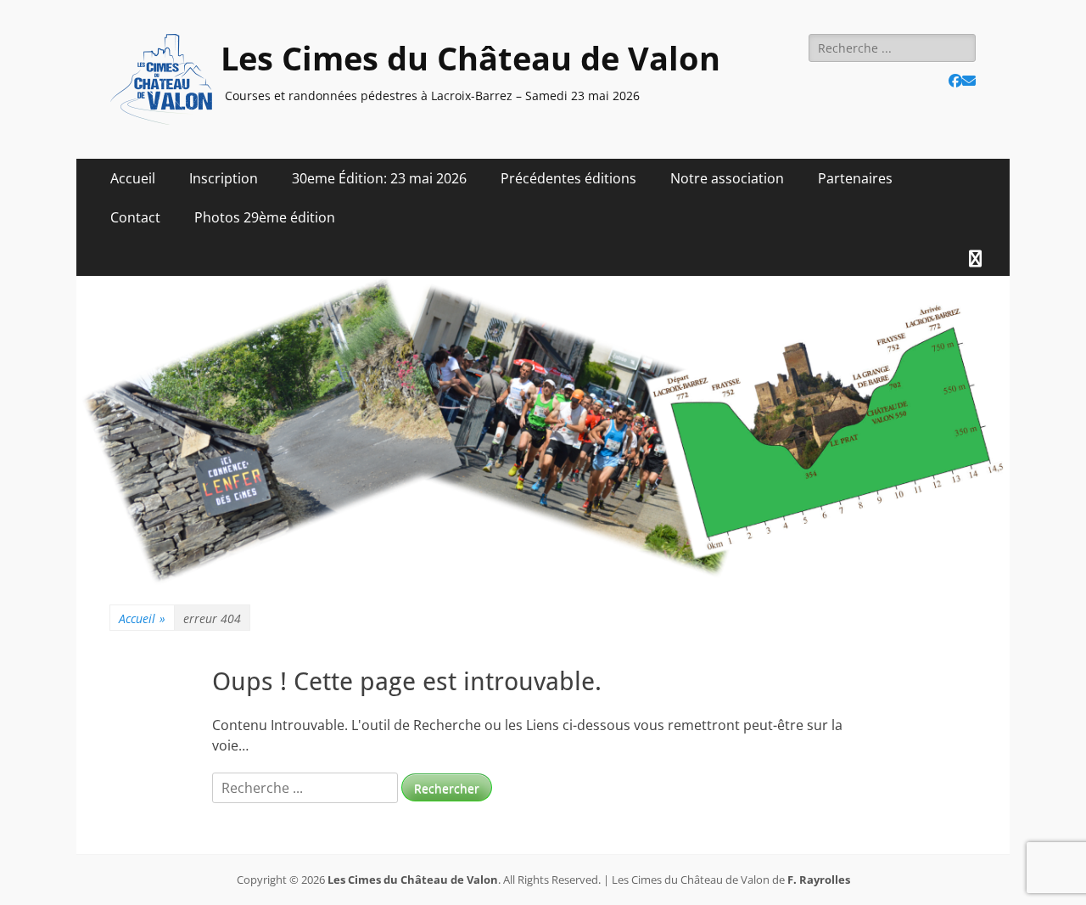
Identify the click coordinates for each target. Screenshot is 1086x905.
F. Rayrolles (818, 879)
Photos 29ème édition (264, 217)
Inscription (223, 178)
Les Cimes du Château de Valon (470, 58)
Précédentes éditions (568, 178)
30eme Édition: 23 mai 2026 (379, 178)
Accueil (132, 178)
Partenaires (855, 178)
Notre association (727, 178)
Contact (135, 217)
